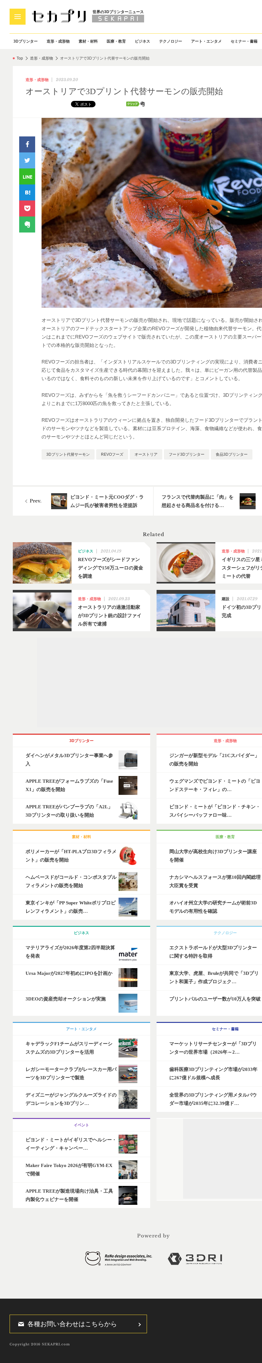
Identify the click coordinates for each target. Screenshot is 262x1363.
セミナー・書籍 (244, 41)
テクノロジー (170, 41)
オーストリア (146, 454)
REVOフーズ (112, 454)
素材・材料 (88, 41)
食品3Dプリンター (232, 454)
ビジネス (142, 41)
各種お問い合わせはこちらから (72, 1323)
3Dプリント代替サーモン (68, 454)
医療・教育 (116, 41)
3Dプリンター (25, 41)
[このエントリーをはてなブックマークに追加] (27, 192)
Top (20, 58)
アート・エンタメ (206, 41)
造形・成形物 (58, 41)
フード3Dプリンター (186, 454)
